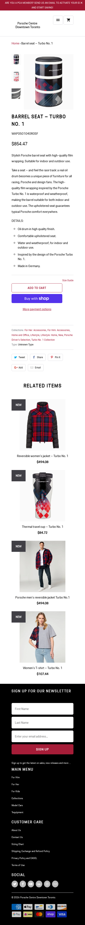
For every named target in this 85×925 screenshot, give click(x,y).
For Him (16, 777)
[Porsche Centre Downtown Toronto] (28, 25)
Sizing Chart (18, 844)
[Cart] (68, 20)
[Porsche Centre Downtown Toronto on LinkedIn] (39, 884)
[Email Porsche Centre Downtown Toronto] (55, 884)
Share (40, 357)
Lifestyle (34, 335)
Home (15, 43)
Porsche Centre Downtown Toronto (37, 897)
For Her (15, 784)
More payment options (37, 309)
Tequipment (17, 812)
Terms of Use (18, 865)
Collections (17, 798)
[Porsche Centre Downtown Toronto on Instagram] (47, 884)
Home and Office (20, 335)
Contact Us (17, 837)
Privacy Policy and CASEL (24, 858)
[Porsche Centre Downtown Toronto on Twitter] (15, 884)
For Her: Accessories (35, 330)
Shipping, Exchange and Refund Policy (31, 851)
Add (21, 367)
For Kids (16, 791)
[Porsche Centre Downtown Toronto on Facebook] (23, 884)
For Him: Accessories (58, 330)
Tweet (22, 357)
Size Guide (67, 280)
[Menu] (58, 20)
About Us (16, 830)
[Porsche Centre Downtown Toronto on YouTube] (31, 884)
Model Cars (17, 805)
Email (38, 367)
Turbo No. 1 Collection (43, 340)
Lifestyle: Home (49, 335)
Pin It (57, 357)
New (60, 335)
